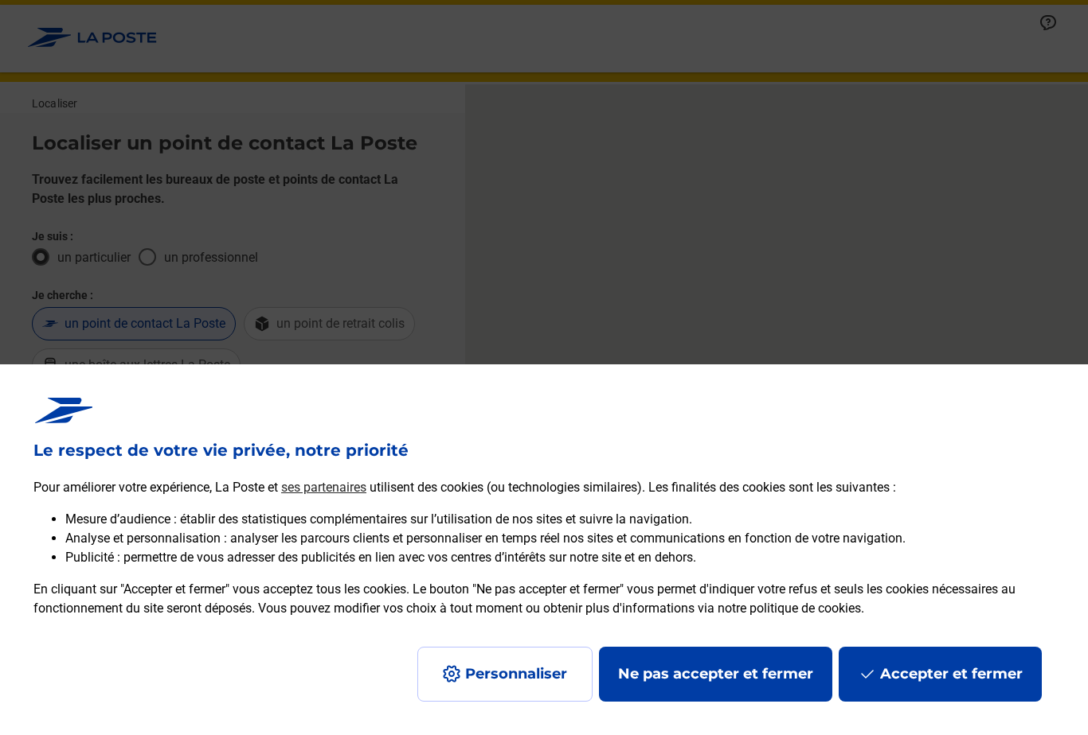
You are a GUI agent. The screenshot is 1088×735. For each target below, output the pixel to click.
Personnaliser (516, 673)
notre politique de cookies (789, 608)
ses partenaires (323, 487)
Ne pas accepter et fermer (715, 673)
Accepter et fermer (951, 673)
